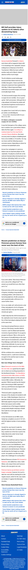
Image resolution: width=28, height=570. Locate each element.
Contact (3, 539)
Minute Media (8, 558)
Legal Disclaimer (22, 547)
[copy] (11, 37)
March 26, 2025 (5, 116)
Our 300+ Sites (21, 539)
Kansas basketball (6, 61)
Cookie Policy (5, 547)
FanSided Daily (5, 541)
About (3, 536)
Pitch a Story (20, 541)
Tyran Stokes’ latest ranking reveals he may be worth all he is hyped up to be (15, 215)
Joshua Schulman (8, 34)
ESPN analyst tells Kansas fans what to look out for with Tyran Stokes (14, 205)
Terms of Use (21, 544)
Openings (20, 536)
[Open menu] (2, 2)
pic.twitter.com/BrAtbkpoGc (9, 113)
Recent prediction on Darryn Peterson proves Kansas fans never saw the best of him (14, 194)
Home (2, 229)
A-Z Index (20, 550)
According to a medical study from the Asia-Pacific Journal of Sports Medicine (12, 132)
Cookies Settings (6, 554)
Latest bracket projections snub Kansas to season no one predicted (14, 210)
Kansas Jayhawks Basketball (12, 229)
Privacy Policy (5, 544)
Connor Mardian (7, 252)
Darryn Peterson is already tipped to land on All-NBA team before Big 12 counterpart (14, 200)
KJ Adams (20, 61)
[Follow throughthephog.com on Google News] (24, 223)
